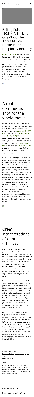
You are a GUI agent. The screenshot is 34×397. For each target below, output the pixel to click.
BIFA (17, 365)
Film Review (11, 369)
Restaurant (16, 371)
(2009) (13, 136)
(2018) (25, 146)
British (21, 365)
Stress (4, 373)
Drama (10, 367)
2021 (3, 365)
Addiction (9, 365)
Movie (22, 354)
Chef (25, 365)
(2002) (24, 133)
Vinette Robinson (12, 373)
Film (19, 367)
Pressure (9, 371)
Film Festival (10, 354)
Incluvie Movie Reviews (10, 4)
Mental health (26, 369)
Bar (14, 365)
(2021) (9, 54)
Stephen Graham (25, 371)
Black (4, 354)
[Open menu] (30, 4)
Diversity (5, 367)
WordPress (21, 393)
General (17, 354)
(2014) (20, 131)
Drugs (15, 367)
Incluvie (18, 369)
